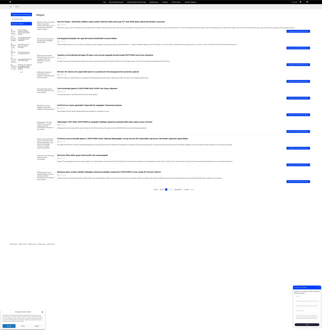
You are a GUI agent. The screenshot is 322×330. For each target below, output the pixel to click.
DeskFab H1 (116, 231)
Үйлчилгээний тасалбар (212, 241)
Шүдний (155, 231)
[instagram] (23, 244)
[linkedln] (42, 244)
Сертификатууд (299, 236)
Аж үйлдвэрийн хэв (160, 241)
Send (307, 324)
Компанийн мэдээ (17, 19)
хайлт (86, 229)
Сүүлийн (186, 189)
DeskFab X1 (116, 236)
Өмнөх (162, 189)
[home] (12, 2)
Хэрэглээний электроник (162, 251)
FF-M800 (115, 267)
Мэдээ (17, 6)
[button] (42, 312)
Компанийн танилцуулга (302, 231)
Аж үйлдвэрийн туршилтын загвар (166, 236)
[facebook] (14, 244)
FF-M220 (115, 251)
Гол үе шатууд (298, 241)
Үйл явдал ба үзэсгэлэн (260, 241)
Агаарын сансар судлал (161, 262)
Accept (9, 326)
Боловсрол (156, 246)
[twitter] (33, 244)
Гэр (11, 6)
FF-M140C (115, 246)
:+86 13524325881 (112, 280)
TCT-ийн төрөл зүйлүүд (260, 231)
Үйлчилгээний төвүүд (211, 246)
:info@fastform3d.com (115, 287)
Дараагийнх (178, 189)
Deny (23, 326)
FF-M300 (115, 257)
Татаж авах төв (209, 236)
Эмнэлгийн (156, 257)
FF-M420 (115, 262)
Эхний (155, 189)
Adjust (37, 326)
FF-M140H (115, 241)
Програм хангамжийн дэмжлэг (215, 231)
